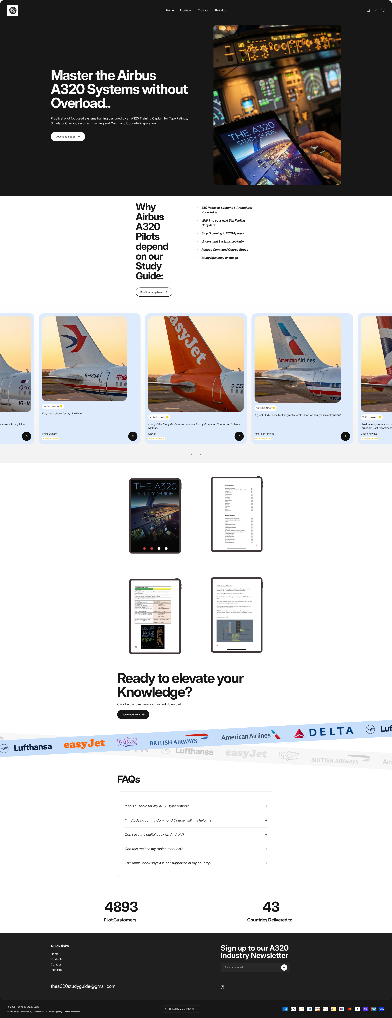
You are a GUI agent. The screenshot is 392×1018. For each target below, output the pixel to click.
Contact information (72, 1011)
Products (56, 959)
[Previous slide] (191, 453)
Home (55, 953)
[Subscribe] (284, 967)
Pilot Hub (56, 969)
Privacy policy (26, 1011)
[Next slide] (200, 453)
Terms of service (40, 1011)
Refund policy (13, 1011)
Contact (56, 964)
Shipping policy (55, 1011)
